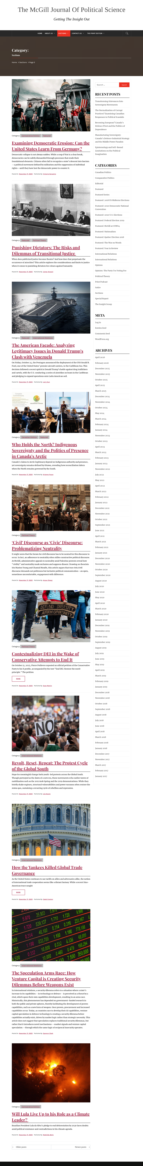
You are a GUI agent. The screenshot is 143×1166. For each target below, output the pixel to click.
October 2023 (101, 441)
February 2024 (102, 424)
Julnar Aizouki (48, 272)
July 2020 (99, 586)
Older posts (21, 1147)
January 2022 (101, 502)
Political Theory (39, 240)
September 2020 (102, 575)
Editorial (99, 183)
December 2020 (102, 558)
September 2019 (102, 642)
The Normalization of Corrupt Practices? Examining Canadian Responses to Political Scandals (109, 113)
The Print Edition (94, 33)
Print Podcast (101, 282)
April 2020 (100, 603)
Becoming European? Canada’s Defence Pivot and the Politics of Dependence (110, 126)
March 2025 (100, 391)
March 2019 (100, 676)
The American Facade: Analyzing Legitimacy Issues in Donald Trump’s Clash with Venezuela (47, 350)
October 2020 (101, 569)
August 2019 (100, 648)
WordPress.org (102, 339)
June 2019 (99, 659)
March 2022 (100, 491)
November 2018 (102, 698)
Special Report (101, 298)
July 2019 (99, 653)
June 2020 (100, 592)
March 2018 (100, 737)
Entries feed (100, 328)
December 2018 (102, 692)
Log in (98, 322)
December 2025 (102, 368)
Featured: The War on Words (108, 243)
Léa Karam (47, 794)
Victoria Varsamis (49, 174)
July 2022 (99, 474)
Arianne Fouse (48, 474)
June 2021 (99, 530)
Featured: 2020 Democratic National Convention (112, 207)
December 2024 (102, 396)
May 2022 (99, 480)
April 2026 (100, 357)
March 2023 (100, 452)
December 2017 (102, 754)
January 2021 (101, 553)
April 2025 (100, 385)
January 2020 (101, 620)
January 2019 (101, 687)
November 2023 (102, 435)
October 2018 (101, 703)
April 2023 (100, 447)
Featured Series (102, 194)
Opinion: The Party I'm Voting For (110, 270)
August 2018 (100, 715)
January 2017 (101, 776)
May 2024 (99, 413)
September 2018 (102, 709)
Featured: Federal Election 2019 (109, 220)
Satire (98, 287)
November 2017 (102, 759)
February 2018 (101, 742)
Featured (47, 136)
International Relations (43, 338)
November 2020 (102, 564)
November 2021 (102, 514)
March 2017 (100, 765)
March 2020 (100, 608)
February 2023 (101, 458)
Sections (62, 33)
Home (40, 33)
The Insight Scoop (103, 304)
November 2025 (102, 374)
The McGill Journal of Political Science (71, 9)
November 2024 (102, 402)
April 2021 (99, 536)
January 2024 (101, 430)
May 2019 (99, 664)
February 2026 (102, 363)
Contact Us (77, 33)
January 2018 (101, 748)
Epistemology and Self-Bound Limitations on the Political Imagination (109, 150)
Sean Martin (47, 686)
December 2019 (102, 625)
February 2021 (101, 547)
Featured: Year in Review (106, 248)
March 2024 (100, 419)
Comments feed (102, 333)
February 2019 (101, 681)
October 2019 (101, 636)
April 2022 (100, 486)
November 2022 (102, 469)
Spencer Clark (48, 1033)
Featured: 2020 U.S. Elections (108, 215)
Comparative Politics (31, 136)
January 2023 (101, 463)
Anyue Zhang (47, 580)
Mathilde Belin (48, 1135)
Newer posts (80, 1147)
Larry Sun (46, 382)
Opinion (99, 265)
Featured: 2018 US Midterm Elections (112, 200)
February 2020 (102, 614)
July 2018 (99, 720)
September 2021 (102, 525)
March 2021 (100, 541)
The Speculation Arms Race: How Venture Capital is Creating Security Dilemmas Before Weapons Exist (46, 978)
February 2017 (101, 770)
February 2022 (102, 497)
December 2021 (102, 508)
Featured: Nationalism (105, 231)
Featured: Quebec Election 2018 (109, 237)
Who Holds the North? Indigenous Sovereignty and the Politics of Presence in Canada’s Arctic (50, 450)
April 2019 (100, 670)
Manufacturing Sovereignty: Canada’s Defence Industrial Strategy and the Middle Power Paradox (112, 138)
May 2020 (99, 597)
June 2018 (99, 726)
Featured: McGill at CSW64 (107, 226)
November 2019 (102, 631)
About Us (49, 33)
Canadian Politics (29, 437)
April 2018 (99, 731)
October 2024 (101, 407)
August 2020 (101, 581)
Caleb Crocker (48, 899)
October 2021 (101, 519)
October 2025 (101, 380)
